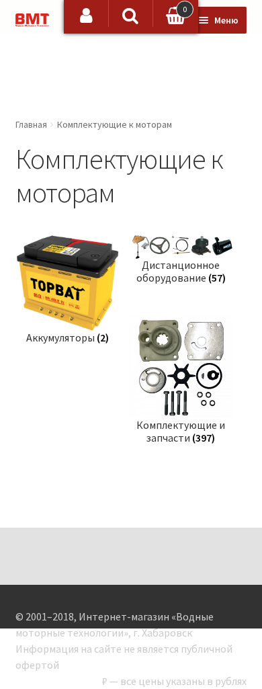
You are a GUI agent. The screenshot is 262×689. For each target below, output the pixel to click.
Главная (31, 124)
